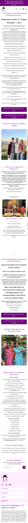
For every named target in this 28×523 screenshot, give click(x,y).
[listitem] (14, 3)
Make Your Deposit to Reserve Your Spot (14, 109)
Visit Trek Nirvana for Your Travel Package (14, 116)
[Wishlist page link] (17, 9)
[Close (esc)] (26, 504)
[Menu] (26, 9)
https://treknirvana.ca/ (19, 91)
